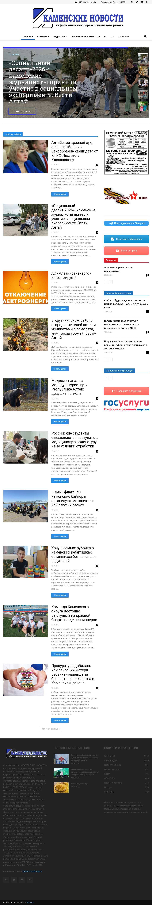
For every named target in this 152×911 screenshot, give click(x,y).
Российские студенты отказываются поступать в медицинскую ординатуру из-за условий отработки (74, 439)
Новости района (112, 764)
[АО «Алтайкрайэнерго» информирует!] (25, 287)
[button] (145, 36)
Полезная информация (129, 239)
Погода (108, 787)
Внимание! (109, 756)
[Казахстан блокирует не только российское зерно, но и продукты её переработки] (61, 773)
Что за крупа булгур (79, 784)
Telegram (123, 36)
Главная (28, 36)
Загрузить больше (50, 729)
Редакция (59, 36)
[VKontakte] (141, 2)
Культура (109, 791)
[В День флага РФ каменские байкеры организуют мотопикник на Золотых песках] (25, 506)
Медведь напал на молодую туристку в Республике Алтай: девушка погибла (69, 387)
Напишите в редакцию (128, 391)
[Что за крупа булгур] (61, 787)
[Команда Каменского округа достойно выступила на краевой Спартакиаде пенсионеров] (25, 621)
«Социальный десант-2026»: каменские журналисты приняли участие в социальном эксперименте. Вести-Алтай (73, 217)
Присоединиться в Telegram (129, 223)
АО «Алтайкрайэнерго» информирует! (71, 275)
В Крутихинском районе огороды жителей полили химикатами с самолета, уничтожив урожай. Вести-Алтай (73, 329)
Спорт (107, 773)
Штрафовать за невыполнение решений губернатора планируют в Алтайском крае (126, 345)
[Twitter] (136, 2)
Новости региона (113, 782)
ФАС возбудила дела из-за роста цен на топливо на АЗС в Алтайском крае (126, 304)
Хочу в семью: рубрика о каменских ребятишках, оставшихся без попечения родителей (74, 554)
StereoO (30, 902)
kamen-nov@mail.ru (32, 871)
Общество (109, 778)
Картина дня (110, 760)
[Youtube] (146, 2)
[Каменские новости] (76, 18)
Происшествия (111, 769)
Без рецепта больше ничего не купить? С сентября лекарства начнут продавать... (84, 757)
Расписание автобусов (86, 36)
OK (112, 36)
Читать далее (22, 111)
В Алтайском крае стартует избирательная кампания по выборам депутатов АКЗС (121, 324)
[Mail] (132, 2)
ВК (105, 36)
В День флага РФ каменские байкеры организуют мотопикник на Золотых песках (72, 498)
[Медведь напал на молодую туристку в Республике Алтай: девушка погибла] (25, 394)
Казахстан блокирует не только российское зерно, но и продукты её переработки (84, 772)
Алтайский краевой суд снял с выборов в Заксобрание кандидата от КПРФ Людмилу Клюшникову (74, 151)
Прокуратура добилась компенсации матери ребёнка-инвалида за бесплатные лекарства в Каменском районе (72, 674)
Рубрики (42, 36)
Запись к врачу (128, 250)
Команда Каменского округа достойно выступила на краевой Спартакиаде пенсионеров (74, 613)
